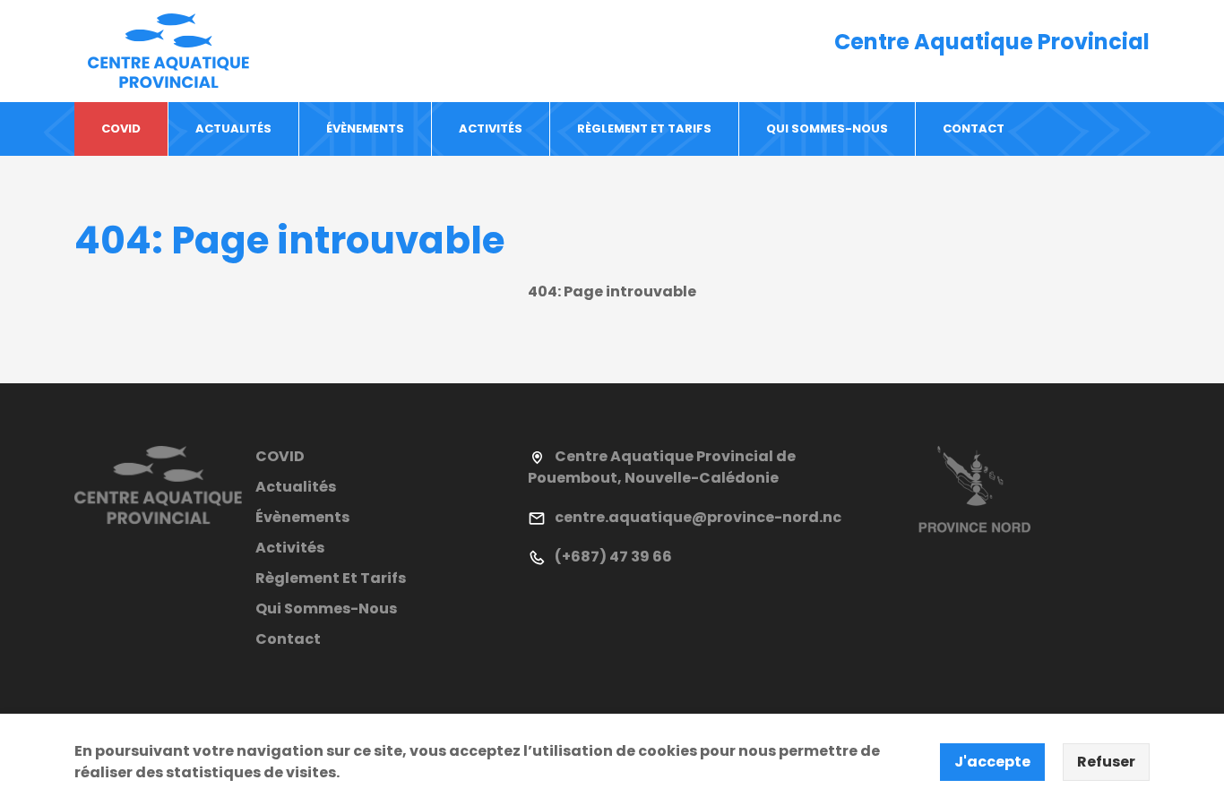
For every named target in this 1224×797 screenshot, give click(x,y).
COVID (121, 128)
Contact (973, 128)
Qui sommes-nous (827, 128)
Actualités (233, 128)
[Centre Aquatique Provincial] (168, 49)
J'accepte (992, 761)
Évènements (365, 128)
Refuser (1106, 761)
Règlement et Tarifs (644, 128)
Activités (490, 128)
